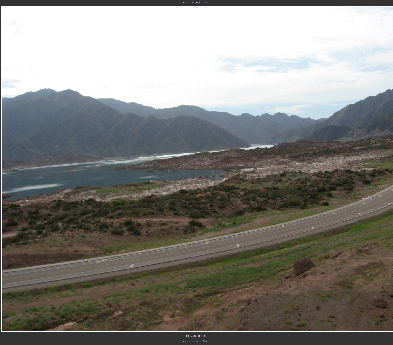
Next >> (207, 2)
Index (185, 2)
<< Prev (196, 2)
